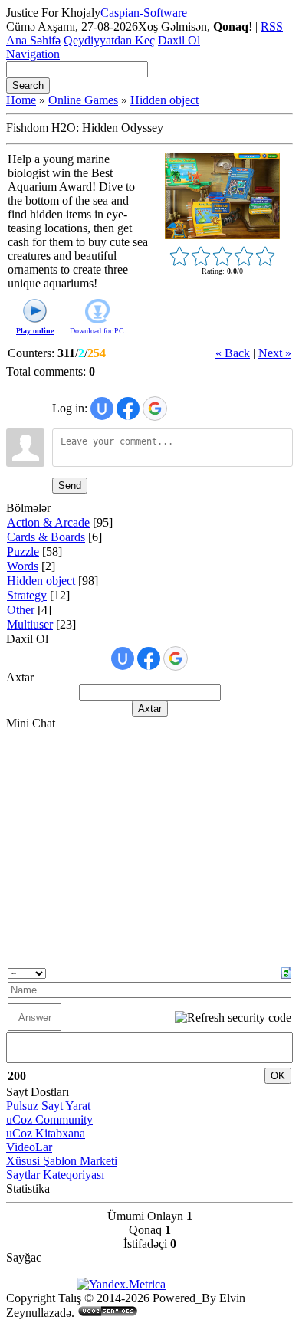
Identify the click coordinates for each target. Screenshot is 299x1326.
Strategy (27, 595)
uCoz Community (49, 1119)
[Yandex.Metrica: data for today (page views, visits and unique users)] (121, 1285)
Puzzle (23, 551)
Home (21, 100)
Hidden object (164, 100)
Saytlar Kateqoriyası (55, 1174)
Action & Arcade (48, 522)
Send (69, 485)
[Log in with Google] (155, 408)
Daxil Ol (179, 40)
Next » (274, 352)
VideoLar (29, 1147)
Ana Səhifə (33, 40)
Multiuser (30, 624)
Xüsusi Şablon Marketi (61, 1160)
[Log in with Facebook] (128, 408)
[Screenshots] (222, 196)
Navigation (33, 54)
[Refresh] (286, 971)
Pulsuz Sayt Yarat (48, 1105)
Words (22, 566)
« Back (232, 352)
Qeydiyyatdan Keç (109, 40)
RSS (272, 26)
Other (20, 609)
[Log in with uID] (101, 408)
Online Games (83, 100)
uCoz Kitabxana (45, 1133)
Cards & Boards (46, 536)
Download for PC (97, 331)
